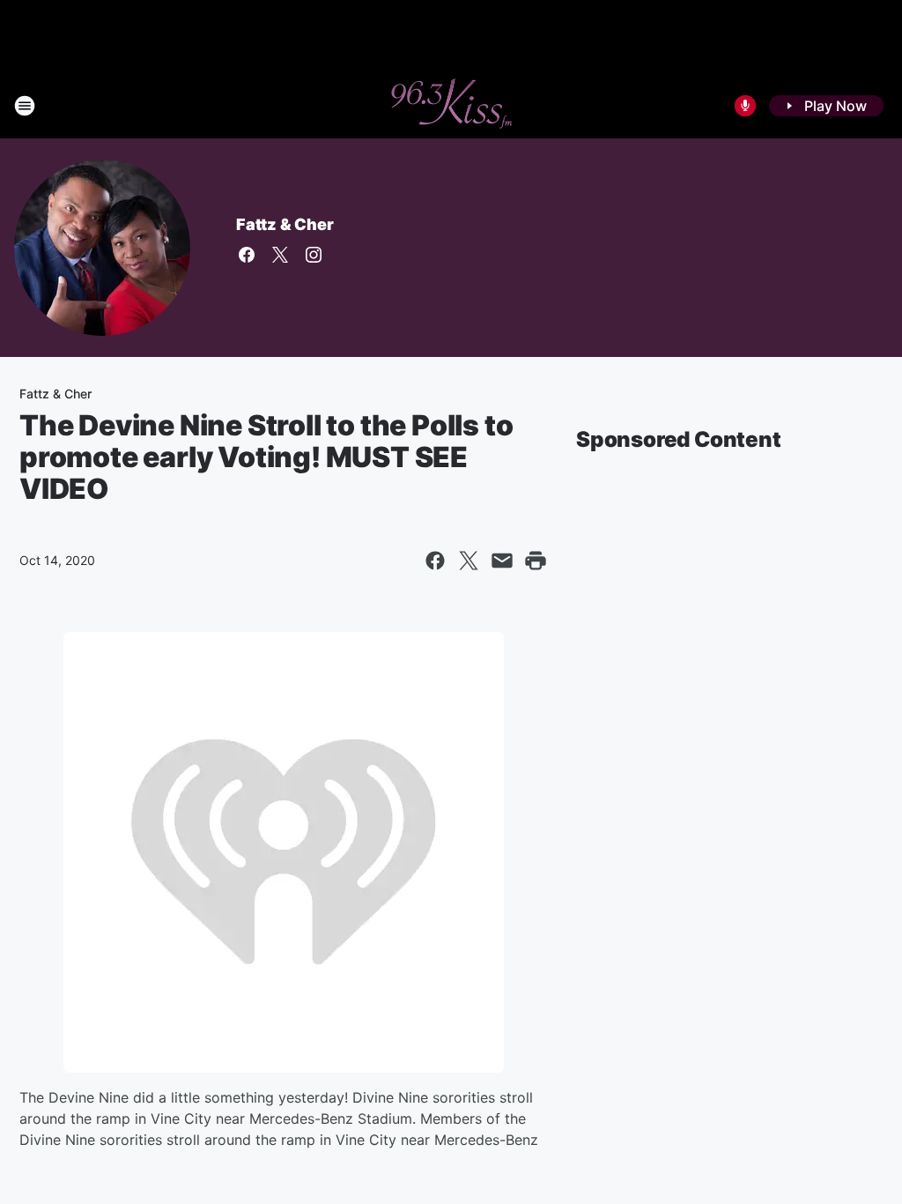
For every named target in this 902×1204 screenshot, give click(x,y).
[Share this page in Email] (502, 560)
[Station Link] (451, 106)
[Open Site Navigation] (24, 105)
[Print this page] (535, 560)
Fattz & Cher (285, 224)
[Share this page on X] (468, 560)
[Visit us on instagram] (313, 254)
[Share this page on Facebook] (435, 560)
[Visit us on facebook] (246, 254)
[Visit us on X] (280, 254)
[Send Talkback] (745, 105)
